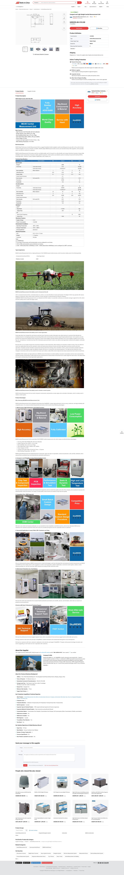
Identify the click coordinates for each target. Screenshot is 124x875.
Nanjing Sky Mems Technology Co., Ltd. (81, 16)
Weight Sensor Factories (33, 853)
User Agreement (69, 870)
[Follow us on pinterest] (106, 862)
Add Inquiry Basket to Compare (41, 54)
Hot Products (35, 866)
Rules (108, 6)
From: (21, 747)
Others (17, 835)
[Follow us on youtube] (104, 862)
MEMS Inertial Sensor (47, 847)
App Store (18, 862)
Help (85, 6)
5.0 (93, 92)
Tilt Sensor (23, 698)
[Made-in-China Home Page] (23, 2)
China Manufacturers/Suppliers (51, 866)
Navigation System (57, 853)
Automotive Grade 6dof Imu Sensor (60, 818)
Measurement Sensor (83, 853)
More (17, 858)
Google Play (27, 862)
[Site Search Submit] (79, 2)
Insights (89, 866)
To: (22, 751)
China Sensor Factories (21, 853)
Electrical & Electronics (23, 9)
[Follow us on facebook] (98, 862)
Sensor (31, 9)
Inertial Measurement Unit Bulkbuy (72, 856)
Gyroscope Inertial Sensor (35, 847)
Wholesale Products (62, 866)
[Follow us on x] (100, 862)
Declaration (76, 870)
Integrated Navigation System (45, 833)
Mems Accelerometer (40, 697)
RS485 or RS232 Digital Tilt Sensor (41, 792)
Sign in (107, 3)
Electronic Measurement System (70, 853)
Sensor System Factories (46, 853)
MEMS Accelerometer (89, 833)
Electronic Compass (50, 697)
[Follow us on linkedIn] (108, 862)
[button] (75, 2)
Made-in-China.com (56, 868)
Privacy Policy (81, 870)
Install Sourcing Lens (48, 862)
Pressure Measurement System (23, 856)
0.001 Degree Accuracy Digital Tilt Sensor (61, 792)
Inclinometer (57, 697)
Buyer (79, 6)
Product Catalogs (33, 830)
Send (25, 765)
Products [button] (36, 2)
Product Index (84, 866)
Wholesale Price (69, 866)
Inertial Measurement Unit (46, 9)
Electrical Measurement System (97, 853)
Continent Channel (77, 866)
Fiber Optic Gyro (64, 697)
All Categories (20, 6)
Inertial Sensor (37, 9)
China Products (42, 866)
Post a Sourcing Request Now (51, 765)
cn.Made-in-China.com (74, 868)
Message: (21, 754)
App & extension (93, 6)
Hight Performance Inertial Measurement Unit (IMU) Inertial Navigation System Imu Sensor (80, 793)
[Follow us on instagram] (102, 862)
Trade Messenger (36, 862)
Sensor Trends (59, 856)
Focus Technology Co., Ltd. (53, 870)
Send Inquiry (79, 28)
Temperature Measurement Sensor (39, 856)
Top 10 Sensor (51, 856)
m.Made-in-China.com (65, 868)
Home (17, 9)
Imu (26, 698)
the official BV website (45, 652)
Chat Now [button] (100, 28)
